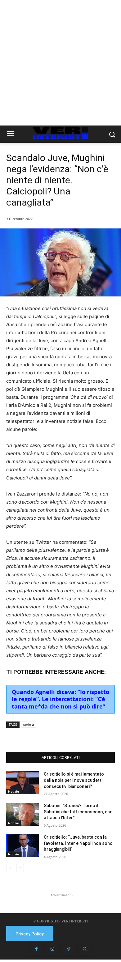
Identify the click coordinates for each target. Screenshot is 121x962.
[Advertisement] (60, 62)
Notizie (13, 791)
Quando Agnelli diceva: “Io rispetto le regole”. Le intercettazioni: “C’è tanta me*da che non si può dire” (60, 699)
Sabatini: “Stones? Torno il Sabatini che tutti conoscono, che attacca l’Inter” (78, 811)
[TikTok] (68, 949)
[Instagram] (52, 949)
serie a (28, 724)
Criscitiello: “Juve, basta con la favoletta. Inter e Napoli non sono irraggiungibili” (78, 843)
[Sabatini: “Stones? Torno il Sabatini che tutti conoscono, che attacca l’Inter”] (22, 814)
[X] (46, 736)
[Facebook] (32, 736)
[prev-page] (10, 868)
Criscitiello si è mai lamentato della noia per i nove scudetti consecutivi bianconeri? (74, 780)
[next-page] (20, 868)
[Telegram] (75, 736)
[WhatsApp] (60, 736)
